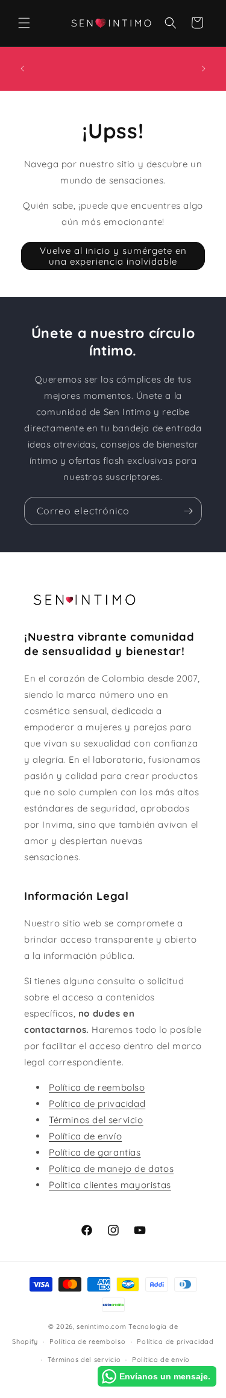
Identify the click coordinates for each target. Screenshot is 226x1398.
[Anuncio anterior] (22, 68)
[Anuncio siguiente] (203, 68)
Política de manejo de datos (111, 1168)
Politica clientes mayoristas (110, 1184)
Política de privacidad (97, 1103)
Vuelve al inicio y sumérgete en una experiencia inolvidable (113, 256)
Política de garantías (95, 1152)
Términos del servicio (96, 1119)
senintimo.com (101, 1326)
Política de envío (85, 1136)
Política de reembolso (97, 1087)
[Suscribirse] (188, 511)
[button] (24, 23)
